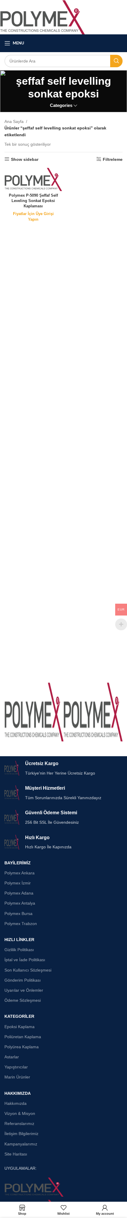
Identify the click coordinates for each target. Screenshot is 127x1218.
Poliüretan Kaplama (22, 1036)
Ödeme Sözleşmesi (22, 1000)
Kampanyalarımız (20, 1144)
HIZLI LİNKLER (19, 939)
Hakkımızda (15, 1103)
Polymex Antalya (19, 903)
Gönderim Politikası (22, 980)
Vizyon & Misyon (19, 1113)
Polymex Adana (18, 893)
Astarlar (11, 1056)
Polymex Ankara (19, 873)
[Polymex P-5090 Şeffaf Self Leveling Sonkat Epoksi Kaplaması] (33, 179)
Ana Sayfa (14, 121)
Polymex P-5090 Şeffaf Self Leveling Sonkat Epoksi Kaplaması (33, 200)
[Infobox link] (63, 768)
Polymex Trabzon (20, 923)
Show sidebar (24, 159)
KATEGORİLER (19, 1016)
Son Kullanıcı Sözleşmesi (27, 970)
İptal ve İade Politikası (24, 959)
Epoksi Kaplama (19, 1026)
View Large (58, 687)
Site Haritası (15, 1154)
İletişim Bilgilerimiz (21, 1133)
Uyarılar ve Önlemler (23, 990)
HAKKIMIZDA (17, 1093)
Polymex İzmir (17, 883)
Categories (61, 105)
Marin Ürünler (17, 1077)
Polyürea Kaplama (21, 1046)
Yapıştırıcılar (16, 1067)
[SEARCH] (116, 61)
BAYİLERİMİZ (17, 862)
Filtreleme (113, 159)
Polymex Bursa (18, 913)
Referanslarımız (19, 1123)
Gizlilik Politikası (19, 949)
